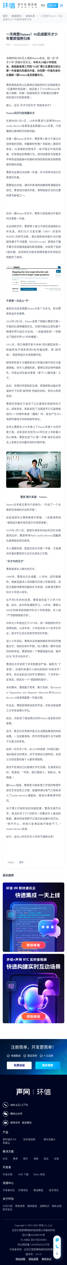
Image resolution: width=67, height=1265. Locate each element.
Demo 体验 (39, 1174)
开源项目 (23, 1190)
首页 (5, 16)
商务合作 (15, 1122)
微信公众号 (16, 1113)
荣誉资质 (20, 1206)
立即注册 (52, 5)
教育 (15, 1158)
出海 (56, 1158)
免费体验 (19, 1065)
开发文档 (7, 1174)
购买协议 (7, 1209)
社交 (5, 1158)
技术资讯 (54, 1190)
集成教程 (38, 1190)
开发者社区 (9, 1190)
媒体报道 (32, 1206)
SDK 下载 (23, 1174)
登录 (43, 5)
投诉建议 (27, 1122)
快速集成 (16, 1055)
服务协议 (46, 1259)
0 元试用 (48, 1055)
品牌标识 (44, 1206)
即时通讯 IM (9, 1139)
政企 (46, 1158)
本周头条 (30, 16)
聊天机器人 (50, 1139)
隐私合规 (57, 1206)
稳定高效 (32, 1055)
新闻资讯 (16, 16)
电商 (36, 1158)
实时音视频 (29, 1139)
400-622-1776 (19, 1105)
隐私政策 (33, 1259)
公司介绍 (7, 1206)
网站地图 (20, 1259)
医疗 (25, 1158)
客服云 (6, 1143)
